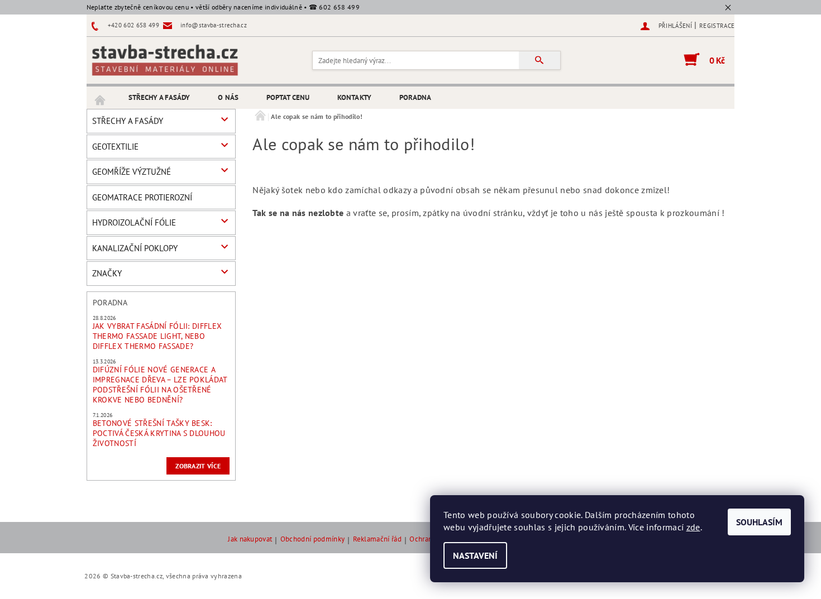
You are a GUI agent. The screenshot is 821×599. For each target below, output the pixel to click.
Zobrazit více (198, 466)
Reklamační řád (377, 539)
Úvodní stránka (100, 98)
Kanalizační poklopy (135, 248)
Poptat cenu (287, 97)
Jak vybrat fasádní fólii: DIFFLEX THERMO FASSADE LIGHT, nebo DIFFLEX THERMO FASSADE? (157, 336)
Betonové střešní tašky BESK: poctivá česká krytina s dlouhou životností (159, 433)
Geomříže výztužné (131, 171)
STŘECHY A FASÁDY (159, 97)
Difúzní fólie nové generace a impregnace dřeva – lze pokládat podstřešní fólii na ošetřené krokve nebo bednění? (160, 385)
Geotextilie (115, 146)
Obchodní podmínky (312, 539)
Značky (107, 273)
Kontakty (354, 97)
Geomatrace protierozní (142, 197)
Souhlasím (759, 522)
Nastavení (475, 555)
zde (693, 527)
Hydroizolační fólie (134, 222)
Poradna (415, 97)
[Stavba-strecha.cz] (164, 59)
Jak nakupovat (250, 539)
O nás (228, 97)
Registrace (716, 26)
